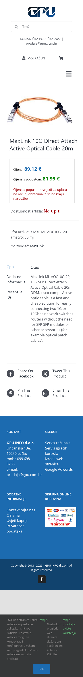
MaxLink (37, 246)
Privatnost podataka (15, 528)
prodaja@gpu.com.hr (24, 474)
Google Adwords (59, 469)
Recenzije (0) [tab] (14, 295)
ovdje (43, 620)
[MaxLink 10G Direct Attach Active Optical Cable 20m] (41, 111)
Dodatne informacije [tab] (16, 279)
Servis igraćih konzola (56, 451)
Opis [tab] (10, 266)
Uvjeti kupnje (17, 520)
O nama (13, 515)
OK (41, 669)
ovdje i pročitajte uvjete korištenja (69, 626)
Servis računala (58, 442)
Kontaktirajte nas (21, 510)
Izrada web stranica (54, 461)
